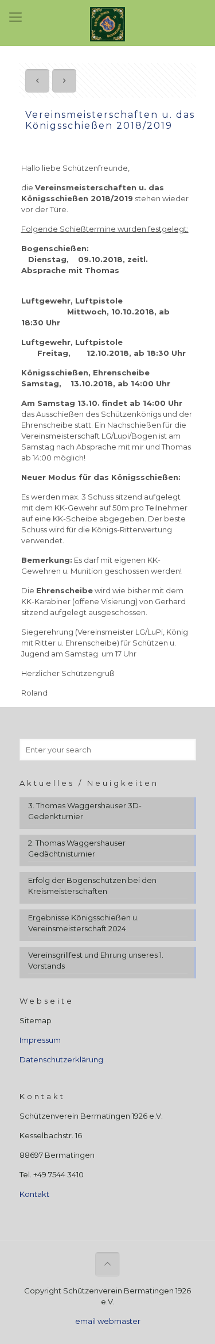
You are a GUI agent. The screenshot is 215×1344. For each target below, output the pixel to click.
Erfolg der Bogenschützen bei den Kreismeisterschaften (92, 885)
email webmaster (107, 1321)
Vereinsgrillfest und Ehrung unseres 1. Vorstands (95, 960)
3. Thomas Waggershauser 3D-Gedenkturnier (85, 811)
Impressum (40, 1040)
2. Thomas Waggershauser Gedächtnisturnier (77, 848)
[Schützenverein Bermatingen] (107, 23)
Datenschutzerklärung (61, 1059)
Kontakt (34, 1194)
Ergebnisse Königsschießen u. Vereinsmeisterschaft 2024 (83, 923)
